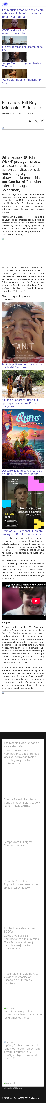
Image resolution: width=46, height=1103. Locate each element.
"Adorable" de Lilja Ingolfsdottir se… (21, 81)
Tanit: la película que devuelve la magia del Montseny (22, 365)
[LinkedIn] (42, 121)
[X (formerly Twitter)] (36, 121)
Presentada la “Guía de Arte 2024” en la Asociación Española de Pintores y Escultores (21, 978)
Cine (19, 114)
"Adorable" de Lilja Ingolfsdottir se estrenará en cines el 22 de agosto (21, 884)
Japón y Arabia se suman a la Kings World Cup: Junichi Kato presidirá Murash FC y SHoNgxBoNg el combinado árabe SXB (22, 1052)
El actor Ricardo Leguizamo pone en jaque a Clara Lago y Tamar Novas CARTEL (22, 802)
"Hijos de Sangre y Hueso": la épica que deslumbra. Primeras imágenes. (21, 403)
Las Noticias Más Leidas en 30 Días (21, 929)
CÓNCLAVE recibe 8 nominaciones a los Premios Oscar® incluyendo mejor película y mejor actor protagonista (21, 757)
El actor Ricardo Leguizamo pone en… (22, 48)
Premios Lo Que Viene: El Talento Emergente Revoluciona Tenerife (22, 532)
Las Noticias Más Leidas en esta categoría (21, 744)
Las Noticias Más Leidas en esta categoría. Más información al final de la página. (23, 13)
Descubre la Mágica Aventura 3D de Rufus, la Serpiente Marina (22, 472)
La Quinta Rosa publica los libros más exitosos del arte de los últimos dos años (23, 1014)
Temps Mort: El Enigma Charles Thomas (21, 64)
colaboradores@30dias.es (12, 1088)
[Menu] (42, 3)
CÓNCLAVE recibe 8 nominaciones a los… (15, 31)
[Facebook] (30, 121)
